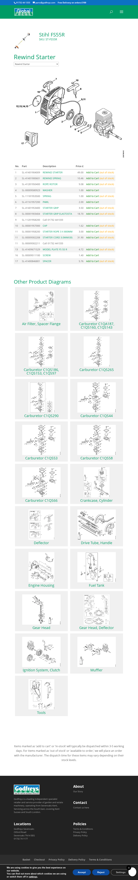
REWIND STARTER (53, 172)
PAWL (46, 202)
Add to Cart (100, 172)
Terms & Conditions (83, 828)
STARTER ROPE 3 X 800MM (58, 231)
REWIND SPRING (52, 178)
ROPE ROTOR (50, 184)
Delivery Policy (80, 835)
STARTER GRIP (51, 207)
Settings (121, 872)
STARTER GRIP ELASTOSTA (57, 213)
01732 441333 (55, 219)
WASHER (47, 190)
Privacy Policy (80, 832)
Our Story (78, 791)
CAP (45, 225)
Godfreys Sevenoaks (24, 828)
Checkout (39, 859)
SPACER (47, 261)
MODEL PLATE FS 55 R (55, 249)
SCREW (47, 255)
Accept (82, 872)
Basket (26, 859)
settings (33, 876)
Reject (101, 872)
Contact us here (81, 807)
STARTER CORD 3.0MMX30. (58, 237)
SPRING (47, 196)
